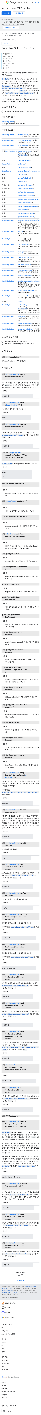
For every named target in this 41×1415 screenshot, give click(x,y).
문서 (26, 33)
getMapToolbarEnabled (25, 178)
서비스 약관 (5, 1370)
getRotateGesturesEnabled (26, 192)
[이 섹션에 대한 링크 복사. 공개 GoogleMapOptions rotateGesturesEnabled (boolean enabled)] (14, 979)
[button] (18, 111)
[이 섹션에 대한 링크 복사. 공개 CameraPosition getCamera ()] (7, 503)
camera (20, 140)
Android (5, 8)
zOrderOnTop (22, 316)
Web (3, 1349)
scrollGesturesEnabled (25, 275)
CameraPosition (28, 140)
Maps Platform (23, 2)
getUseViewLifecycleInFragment (28, 206)
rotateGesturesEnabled (25, 270)
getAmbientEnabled (24, 160)
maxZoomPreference (24, 257)
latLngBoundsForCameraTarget (27, 220)
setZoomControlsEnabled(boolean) (16, 1225)
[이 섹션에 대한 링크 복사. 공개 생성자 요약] (16, 117)
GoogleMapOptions (8, 122)
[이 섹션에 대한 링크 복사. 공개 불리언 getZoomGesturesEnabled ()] (15, 757)
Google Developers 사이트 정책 (10, 1292)
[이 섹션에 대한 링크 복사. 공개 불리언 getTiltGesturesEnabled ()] (15, 690)
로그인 (37, 2)
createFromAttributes (24, 151)
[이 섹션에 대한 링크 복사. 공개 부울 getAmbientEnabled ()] (7, 486)
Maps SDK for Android (21, 8)
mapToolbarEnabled (24, 244)
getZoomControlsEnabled (26, 213)
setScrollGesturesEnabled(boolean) (15, 1014)
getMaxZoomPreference (25, 185)
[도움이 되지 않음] (15, 39)
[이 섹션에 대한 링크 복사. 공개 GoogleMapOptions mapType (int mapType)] (17, 895)
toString (20, 301)
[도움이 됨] (12, 39)
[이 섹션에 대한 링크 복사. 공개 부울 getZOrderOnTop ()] (25, 722)
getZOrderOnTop (23, 209)
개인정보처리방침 (11, 1406)
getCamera (21, 164)
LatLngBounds (6, 171)
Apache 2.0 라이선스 (7, 1290)
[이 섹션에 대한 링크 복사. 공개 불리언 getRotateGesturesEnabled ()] (15, 634)
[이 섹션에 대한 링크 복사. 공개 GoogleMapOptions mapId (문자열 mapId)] (16, 845)
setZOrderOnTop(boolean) (19, 1194)
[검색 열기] (32, 2)
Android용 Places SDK (8, 1334)
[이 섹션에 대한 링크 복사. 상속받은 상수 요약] (18, 107)
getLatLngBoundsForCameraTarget (29, 171)
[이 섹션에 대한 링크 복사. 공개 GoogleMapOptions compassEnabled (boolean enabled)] (7, 429)
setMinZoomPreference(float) (22, 957)
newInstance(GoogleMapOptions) (14, 88)
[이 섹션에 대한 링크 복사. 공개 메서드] (14, 368)
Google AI (4, 1394)
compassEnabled (23, 145)
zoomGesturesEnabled (25, 329)
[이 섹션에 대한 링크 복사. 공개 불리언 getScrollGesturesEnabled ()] (15, 652)
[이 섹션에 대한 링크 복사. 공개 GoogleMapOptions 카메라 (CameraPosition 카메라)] (25, 405)
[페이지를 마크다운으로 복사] (30, 48)
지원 (3, 1366)
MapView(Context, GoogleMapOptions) (19, 93)
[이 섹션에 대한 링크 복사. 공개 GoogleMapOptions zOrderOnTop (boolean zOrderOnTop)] (7, 1188)
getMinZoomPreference (25, 188)
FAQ (3, 1328)
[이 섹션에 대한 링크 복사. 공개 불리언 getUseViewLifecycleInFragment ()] (16, 707)
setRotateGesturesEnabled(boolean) (15, 985)
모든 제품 (4, 1398)
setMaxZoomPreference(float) (22, 927)
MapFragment (6, 86)
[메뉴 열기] (3, 2)
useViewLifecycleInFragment (27, 305)
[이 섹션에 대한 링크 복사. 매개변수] (10, 391)
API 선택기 (5, 1331)
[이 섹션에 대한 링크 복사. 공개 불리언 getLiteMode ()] (23, 554)
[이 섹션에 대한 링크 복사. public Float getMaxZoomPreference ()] (18, 599)
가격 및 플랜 (5, 1360)
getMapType (22, 181)
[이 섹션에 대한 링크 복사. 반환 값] (9, 490)
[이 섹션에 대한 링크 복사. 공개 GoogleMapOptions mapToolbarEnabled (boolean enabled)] (14, 869)
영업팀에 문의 (19, 13)
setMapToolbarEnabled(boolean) (22, 875)
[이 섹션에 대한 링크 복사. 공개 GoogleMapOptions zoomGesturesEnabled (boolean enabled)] (14, 1248)
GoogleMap (6, 79)
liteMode (20, 231)
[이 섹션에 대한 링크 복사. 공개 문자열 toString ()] (20, 1116)
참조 (20, 35)
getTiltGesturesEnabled (25, 202)
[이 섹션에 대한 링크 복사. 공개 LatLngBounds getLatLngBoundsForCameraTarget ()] (7, 538)
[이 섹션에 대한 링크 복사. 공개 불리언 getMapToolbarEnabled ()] (9, 569)
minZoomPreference (24, 264)
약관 (3, 1406)
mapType (21, 252)
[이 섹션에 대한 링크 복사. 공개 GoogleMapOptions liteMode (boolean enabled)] (20, 812)
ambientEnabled (23, 135)
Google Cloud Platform (8, 1391)
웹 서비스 (4, 1352)
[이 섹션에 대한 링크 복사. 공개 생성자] (14, 351)
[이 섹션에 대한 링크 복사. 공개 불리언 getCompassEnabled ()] (7, 519)
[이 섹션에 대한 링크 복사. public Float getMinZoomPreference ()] (18, 617)
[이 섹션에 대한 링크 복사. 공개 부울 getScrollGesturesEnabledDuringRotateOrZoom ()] (9, 672)
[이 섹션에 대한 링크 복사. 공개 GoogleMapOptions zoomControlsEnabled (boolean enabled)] (14, 1219)
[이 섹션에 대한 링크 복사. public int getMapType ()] (22, 584)
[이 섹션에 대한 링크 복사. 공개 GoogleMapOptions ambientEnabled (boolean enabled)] (7, 379)
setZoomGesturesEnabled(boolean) (16, 1254)
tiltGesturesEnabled (24, 296)
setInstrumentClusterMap (26, 290)
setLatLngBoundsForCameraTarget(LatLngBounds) (20, 792)
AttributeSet (23, 155)
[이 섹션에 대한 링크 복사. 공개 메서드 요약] (16, 130)
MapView (22, 91)
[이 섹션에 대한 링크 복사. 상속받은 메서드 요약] (20, 337)
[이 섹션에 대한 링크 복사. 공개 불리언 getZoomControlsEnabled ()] (15, 740)
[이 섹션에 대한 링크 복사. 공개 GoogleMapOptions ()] (23, 357)
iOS (3, 1345)
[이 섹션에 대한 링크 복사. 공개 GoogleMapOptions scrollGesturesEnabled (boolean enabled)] (14, 1008)
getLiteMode (22, 174)
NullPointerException (26, 1166)
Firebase (4, 1388)
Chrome (4, 1385)
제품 (6, 33)
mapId (20, 239)
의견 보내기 (7, 44)
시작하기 (6, 13)
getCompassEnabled (24, 167)
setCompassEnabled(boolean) (12, 435)
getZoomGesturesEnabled (26, 216)
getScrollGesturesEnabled (26, 195)
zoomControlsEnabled (25, 323)
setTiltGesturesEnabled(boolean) (16, 1098)
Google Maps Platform (16, 33)
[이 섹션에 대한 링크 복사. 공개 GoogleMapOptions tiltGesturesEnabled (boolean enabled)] (14, 1092)
